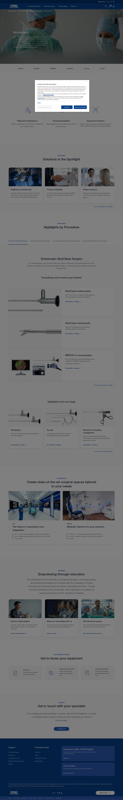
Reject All (67, 107)
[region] (62, 96)
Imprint (39, 102)
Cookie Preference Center (44, 107)
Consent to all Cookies (80, 107)
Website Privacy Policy (49, 95)
